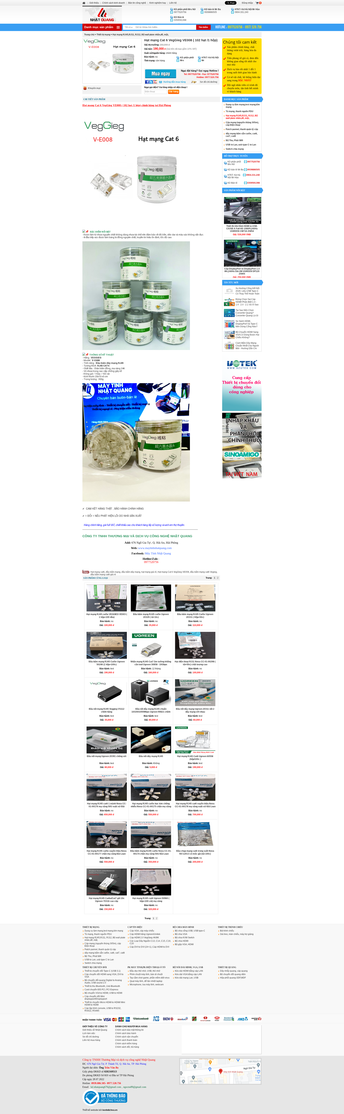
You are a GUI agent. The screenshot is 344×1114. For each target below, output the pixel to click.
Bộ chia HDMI (181, 941)
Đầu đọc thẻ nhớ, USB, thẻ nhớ (145, 971)
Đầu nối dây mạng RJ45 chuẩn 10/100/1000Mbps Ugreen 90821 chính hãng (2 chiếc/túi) (151, 712)
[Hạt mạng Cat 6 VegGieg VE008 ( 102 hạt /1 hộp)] (112, 61)
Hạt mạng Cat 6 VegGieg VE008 (173, 572)
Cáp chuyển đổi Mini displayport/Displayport (96, 997)
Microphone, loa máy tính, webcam (147, 984)
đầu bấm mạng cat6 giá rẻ (103, 574)
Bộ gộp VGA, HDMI (184, 944)
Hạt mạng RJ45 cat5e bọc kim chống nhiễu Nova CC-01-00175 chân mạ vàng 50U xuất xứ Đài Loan (151, 806)
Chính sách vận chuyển (126, 1036)
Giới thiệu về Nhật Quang (94, 1030)
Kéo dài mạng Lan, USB (186, 977)
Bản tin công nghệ (137, 3)
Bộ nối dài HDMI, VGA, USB (188, 967)
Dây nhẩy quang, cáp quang (234, 971)
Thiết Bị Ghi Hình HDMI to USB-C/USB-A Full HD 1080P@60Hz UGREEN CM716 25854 (242, 228)
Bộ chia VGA (181, 934)
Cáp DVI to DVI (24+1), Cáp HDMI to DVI (149, 947)
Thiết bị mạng (103, 34)
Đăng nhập (247, 3)
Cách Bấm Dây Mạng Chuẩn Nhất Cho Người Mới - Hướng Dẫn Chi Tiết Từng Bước (247, 347)
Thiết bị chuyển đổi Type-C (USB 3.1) (103, 971)
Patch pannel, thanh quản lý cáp (242, 129)
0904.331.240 (247, 10)
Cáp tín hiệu (135, 927)
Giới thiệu (94, 3)
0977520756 (185, 10)
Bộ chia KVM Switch (184, 937)
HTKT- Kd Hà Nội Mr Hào (244, 176)
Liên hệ (173, 3)
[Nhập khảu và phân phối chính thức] (242, 477)
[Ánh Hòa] (84, 3)
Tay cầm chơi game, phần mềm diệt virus (149, 977)
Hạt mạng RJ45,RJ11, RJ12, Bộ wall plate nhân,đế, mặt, (141, 34)
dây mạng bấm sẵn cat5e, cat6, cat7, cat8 (105, 953)
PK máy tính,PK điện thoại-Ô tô (146, 967)
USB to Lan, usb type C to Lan (241, 144)
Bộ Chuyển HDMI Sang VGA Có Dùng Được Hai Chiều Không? (247, 335)
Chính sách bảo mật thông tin (129, 1030)
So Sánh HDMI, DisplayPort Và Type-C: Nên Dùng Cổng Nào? (247, 324)
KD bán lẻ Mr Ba (244, 169)
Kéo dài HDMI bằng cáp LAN (189, 971)
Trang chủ (89, 34)
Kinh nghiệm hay (157, 3)
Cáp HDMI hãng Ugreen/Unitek (145, 934)
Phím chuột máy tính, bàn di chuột (146, 974)
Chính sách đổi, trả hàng (127, 1047)
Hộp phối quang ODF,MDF (233, 977)
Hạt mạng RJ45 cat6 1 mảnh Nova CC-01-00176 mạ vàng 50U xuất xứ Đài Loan (106, 806)
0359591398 (180, 18)
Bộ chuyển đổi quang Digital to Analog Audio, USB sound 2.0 (103, 981)
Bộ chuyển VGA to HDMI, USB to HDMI (103, 993)
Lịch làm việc (88, 1033)
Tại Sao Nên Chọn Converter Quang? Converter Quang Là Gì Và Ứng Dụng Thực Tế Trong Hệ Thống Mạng (247, 315)
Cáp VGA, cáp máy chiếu (142, 930)
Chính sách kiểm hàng (126, 1043)
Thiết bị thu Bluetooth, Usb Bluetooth (102, 986)
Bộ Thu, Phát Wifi (234, 140)
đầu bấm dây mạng (130, 572)
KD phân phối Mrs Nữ (244, 162)
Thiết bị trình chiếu (230, 927)
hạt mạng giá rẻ (149, 572)
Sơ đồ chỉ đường (208, 82)
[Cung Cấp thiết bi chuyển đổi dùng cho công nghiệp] (242, 410)
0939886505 (212, 10)
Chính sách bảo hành (125, 1033)
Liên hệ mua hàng (91, 1040)
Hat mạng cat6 (97, 572)
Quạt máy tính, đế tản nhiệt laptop (146, 981)
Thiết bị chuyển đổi (94, 967)
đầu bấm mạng (113, 572)
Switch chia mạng (235, 149)
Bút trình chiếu (227, 930)
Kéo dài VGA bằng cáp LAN (188, 974)
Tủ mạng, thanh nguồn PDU (239, 111)
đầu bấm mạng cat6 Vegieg (203, 572)
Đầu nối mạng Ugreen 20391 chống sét (106, 756)
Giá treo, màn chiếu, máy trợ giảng (237, 934)
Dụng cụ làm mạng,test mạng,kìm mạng (104, 930)
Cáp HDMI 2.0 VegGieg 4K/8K (144, 937)
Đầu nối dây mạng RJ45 (151, 756)
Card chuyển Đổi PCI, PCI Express (101, 989)
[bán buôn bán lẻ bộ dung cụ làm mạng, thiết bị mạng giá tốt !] (172, 1021)
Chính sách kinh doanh (113, 3)
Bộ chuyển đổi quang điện (233, 974)
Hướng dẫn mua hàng (174, 82)
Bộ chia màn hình (183, 927)
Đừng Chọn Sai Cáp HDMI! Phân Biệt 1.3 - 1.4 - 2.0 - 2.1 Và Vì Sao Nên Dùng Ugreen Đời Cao (247, 304)
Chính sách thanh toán (126, 1040)
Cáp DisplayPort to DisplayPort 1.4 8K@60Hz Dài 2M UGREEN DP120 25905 (242, 271)
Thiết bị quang (227, 967)
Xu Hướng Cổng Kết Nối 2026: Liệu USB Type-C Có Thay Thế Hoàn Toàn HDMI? (247, 292)
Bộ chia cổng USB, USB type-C (190, 930)
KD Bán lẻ (244, 183)
